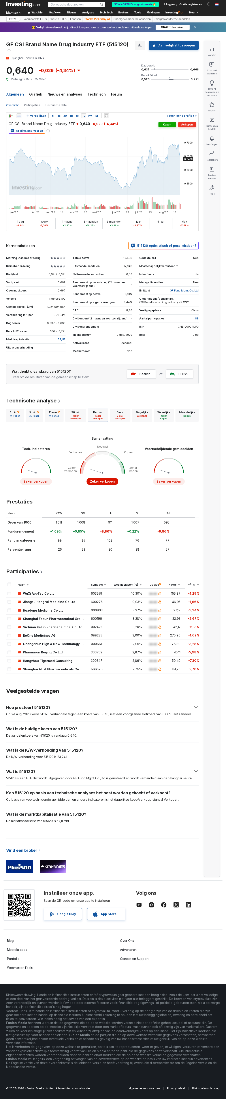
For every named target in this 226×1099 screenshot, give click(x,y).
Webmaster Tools (20, 968)
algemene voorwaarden (144, 1088)
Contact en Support (134, 959)
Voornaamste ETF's (35, 19)
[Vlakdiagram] (19, 115)
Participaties (32, 105)
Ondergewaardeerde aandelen (132, 19)
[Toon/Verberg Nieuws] (106, 115)
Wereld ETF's (58, 19)
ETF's (12, 19)
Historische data (56, 105)
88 (197, 318)
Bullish (183, 374)
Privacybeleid (176, 1088)
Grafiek (35, 94)
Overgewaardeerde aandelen (172, 19)
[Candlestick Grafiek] (10, 115)
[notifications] (208, 4)
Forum (116, 94)
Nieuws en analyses (64, 94)
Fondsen (75, 19)
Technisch (96, 94)
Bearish (144, 374)
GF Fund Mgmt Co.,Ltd (184, 290)
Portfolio (13, 959)
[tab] (15, 415)
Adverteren (128, 949)
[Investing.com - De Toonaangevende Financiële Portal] (23, 4)
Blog (10, 940)
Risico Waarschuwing (206, 1088)
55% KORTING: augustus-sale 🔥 (135, 4)
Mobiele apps (17, 949)
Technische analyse (31, 400)
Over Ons (127, 940)
